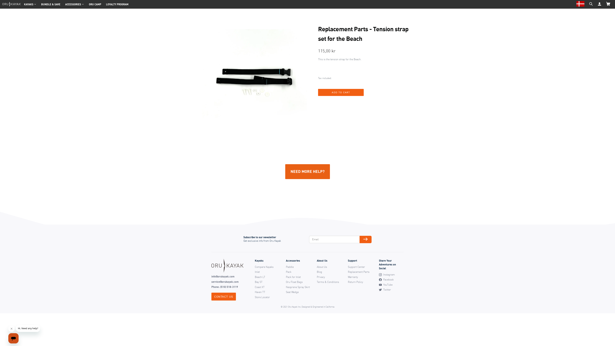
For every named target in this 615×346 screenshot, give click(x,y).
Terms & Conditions (328, 282)
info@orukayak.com (222, 276)
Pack (288, 271)
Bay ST (258, 282)
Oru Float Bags (294, 282)
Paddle (290, 266)
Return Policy (355, 282)
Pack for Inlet (293, 277)
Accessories (73, 4)
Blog (319, 271)
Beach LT (260, 277)
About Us (322, 266)
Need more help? (308, 171)
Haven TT (260, 292)
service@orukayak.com (225, 281)
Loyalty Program (117, 4)
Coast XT (260, 287)
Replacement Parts (358, 271)
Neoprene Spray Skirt (298, 287)
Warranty (353, 277)
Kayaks (28, 4)
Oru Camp (95, 4)
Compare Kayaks (264, 266)
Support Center (356, 266)
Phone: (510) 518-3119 (224, 286)
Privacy (321, 277)
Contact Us (223, 296)
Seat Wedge (292, 292)
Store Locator (262, 297)
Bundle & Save (50, 4)
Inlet (257, 271)
